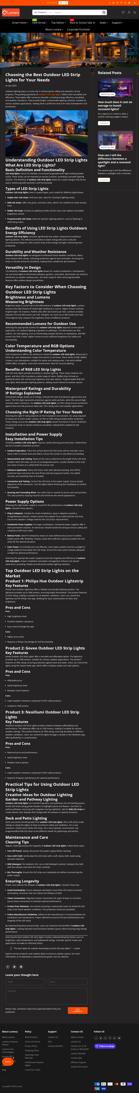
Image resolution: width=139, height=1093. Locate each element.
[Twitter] (113, 2)
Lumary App (76, 1058)
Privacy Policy (31, 1046)
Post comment (78, 1010)
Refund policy (31, 1037)
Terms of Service (32, 1041)
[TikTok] (125, 2)
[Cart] (134, 12)
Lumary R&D (7, 1056)
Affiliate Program (78, 1062)
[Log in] (129, 12)
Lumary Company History (10, 1043)
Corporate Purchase (78, 29)
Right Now (50, 3)
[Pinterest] (121, 2)
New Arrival (39, 21)
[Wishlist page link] (123, 12)
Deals (103, 22)
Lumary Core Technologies (8, 1050)
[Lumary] (11, 12)
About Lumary (53, 29)
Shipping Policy (32, 1050)
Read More (104, 123)
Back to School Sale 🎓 (83, 21)
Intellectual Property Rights (34, 1064)
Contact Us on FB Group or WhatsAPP (80, 1047)
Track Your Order (33, 1069)
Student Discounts (79, 1066)
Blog (4, 1069)
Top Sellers (58, 22)
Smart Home (19, 22)
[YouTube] (129, 2)
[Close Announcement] (134, 3)
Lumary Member (55, 1046)
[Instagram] (117, 2)
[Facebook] (109, 2)
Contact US (53, 1037)
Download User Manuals (32, 1056)
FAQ (50, 1041)
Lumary (19, 1086)
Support (117, 22)
